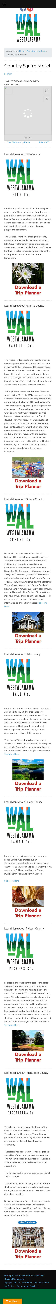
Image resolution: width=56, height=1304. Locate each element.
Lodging (42, 51)
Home (22, 51)
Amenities (32, 51)
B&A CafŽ (45, 142)
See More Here (11, 754)
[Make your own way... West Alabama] (28, 28)
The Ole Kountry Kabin (17, 142)
